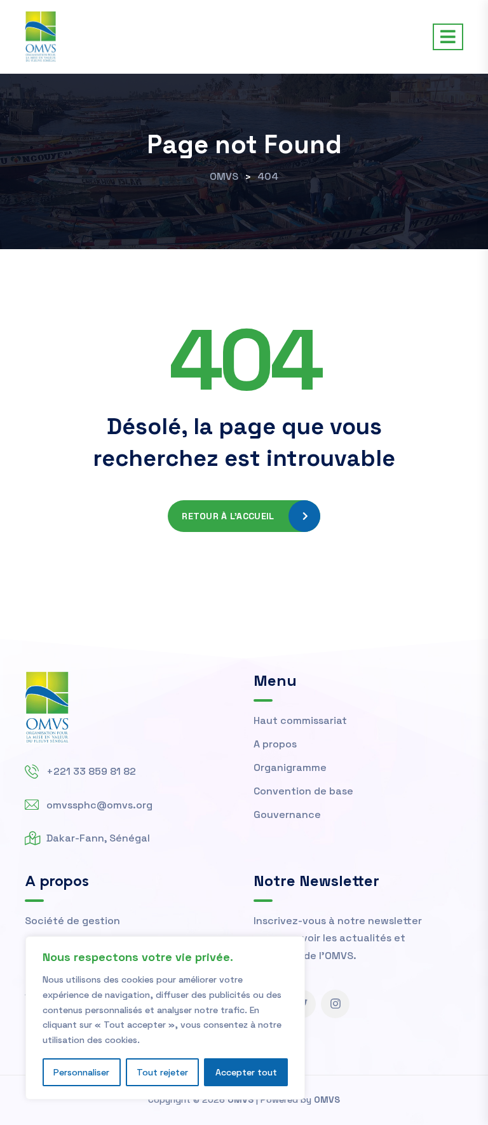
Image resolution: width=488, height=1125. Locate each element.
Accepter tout (246, 1072)
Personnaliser (81, 1072)
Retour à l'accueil (228, 516)
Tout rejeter (162, 1072)
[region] (165, 1018)
